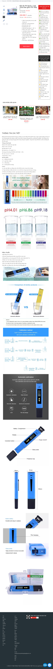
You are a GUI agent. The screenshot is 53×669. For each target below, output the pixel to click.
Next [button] (7, 24)
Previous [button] (4, 24)
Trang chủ (4, 1)
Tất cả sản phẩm (4, 627)
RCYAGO (28, 10)
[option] (4, 7)
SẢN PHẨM (9, 1)
